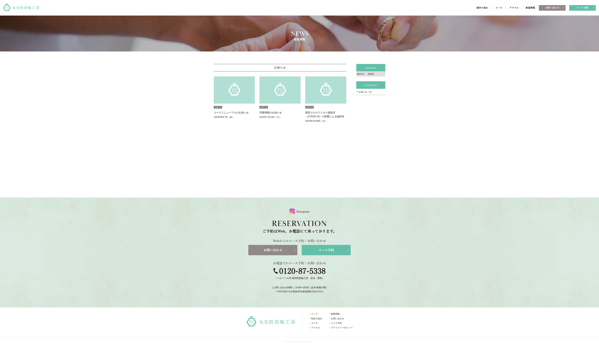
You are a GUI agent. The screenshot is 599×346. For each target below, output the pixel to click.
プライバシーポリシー (342, 327)
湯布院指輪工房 (21, 7)
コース (498, 8)
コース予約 (582, 8)
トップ (314, 314)
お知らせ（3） (366, 92)
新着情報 (530, 8)
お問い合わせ (552, 8)
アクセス (514, 8)
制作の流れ (482, 8)
